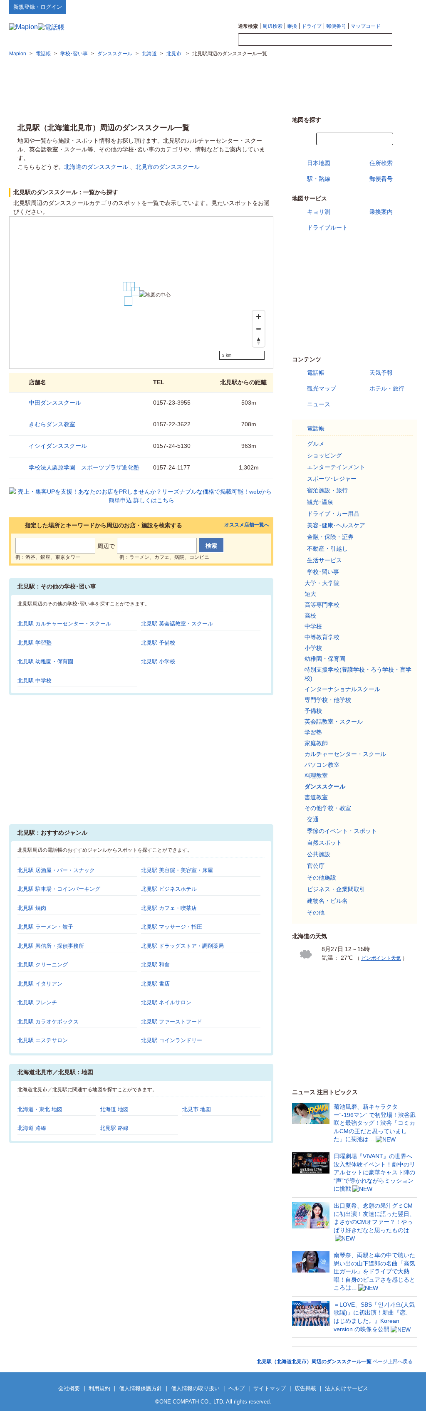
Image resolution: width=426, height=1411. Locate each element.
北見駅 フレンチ (37, 1002)
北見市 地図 (196, 1109)
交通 (313, 819)
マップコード (366, 26)
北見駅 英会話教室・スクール (177, 623)
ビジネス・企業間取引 (336, 889)
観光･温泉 (320, 502)
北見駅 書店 (155, 984)
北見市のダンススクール (168, 166)
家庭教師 (316, 743)
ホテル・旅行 (386, 388)
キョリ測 (318, 211)
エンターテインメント (336, 467)
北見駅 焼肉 (31, 908)
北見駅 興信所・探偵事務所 (50, 946)
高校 (310, 615)
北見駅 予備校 (158, 643)
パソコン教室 (322, 764)
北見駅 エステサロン (42, 1040)
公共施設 (318, 854)
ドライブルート (327, 227)
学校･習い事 (323, 571)
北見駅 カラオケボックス (48, 1021)
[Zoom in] (259, 317)
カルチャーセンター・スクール (345, 754)
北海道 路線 (31, 1128)
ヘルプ (377, 6)
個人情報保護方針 (140, 1388)
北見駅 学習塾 (34, 643)
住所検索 (381, 163)
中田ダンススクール (55, 402)
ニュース (318, 404)
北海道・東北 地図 (39, 1109)
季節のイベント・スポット (342, 831)
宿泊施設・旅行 (327, 490)
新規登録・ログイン (37, 7)
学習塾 (313, 732)
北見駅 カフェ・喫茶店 (169, 908)
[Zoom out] (259, 329)
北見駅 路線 (114, 1128)
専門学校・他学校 (328, 700)
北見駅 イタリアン (39, 984)
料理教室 (316, 775)
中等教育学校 (322, 637)
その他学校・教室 (328, 808)
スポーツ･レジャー (332, 478)
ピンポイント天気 (381, 958)
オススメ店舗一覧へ (246, 525)
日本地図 (318, 163)
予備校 (313, 710)
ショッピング (324, 455)
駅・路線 (318, 178)
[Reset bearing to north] (259, 341)
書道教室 (316, 797)
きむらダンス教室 (52, 424)
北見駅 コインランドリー (171, 1040)
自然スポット (324, 842)
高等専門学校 (322, 604)
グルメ (315, 443)
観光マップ (321, 388)
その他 (315, 912)
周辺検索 (272, 26)
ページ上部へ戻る (335, 1361)
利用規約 (99, 1388)
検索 (404, 40)
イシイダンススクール (58, 445)
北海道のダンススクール (96, 166)
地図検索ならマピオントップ (335, 6)
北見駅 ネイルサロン (166, 1002)
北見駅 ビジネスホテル (169, 889)
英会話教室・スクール (334, 721)
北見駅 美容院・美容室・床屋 (177, 870)
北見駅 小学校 (158, 661)
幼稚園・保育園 (325, 658)
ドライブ (312, 26)
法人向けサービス (346, 1388)
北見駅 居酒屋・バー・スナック (56, 870)
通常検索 (248, 26)
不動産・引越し (327, 548)
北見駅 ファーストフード (171, 1021)
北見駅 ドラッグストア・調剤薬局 (182, 946)
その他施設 (321, 877)
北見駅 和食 (155, 964)
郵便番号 (336, 26)
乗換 (292, 26)
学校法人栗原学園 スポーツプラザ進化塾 (84, 467)
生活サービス (324, 560)
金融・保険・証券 (330, 537)
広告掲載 (305, 1388)
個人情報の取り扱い (195, 1388)
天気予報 (381, 372)
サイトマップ (403, 6)
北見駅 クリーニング (42, 964)
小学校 (313, 648)
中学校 (313, 626)
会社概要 (69, 1388)
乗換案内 (381, 211)
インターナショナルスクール (342, 689)
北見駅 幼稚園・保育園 (45, 661)
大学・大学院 (322, 583)
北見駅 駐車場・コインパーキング (58, 889)
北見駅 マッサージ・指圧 (171, 927)
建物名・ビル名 (327, 900)
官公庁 (315, 865)
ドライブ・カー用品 (333, 513)
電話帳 (315, 372)
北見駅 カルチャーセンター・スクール (64, 623)
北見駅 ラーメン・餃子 (45, 927)
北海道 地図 (114, 1109)
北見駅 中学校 (34, 680)
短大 (310, 594)
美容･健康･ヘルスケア (336, 525)
